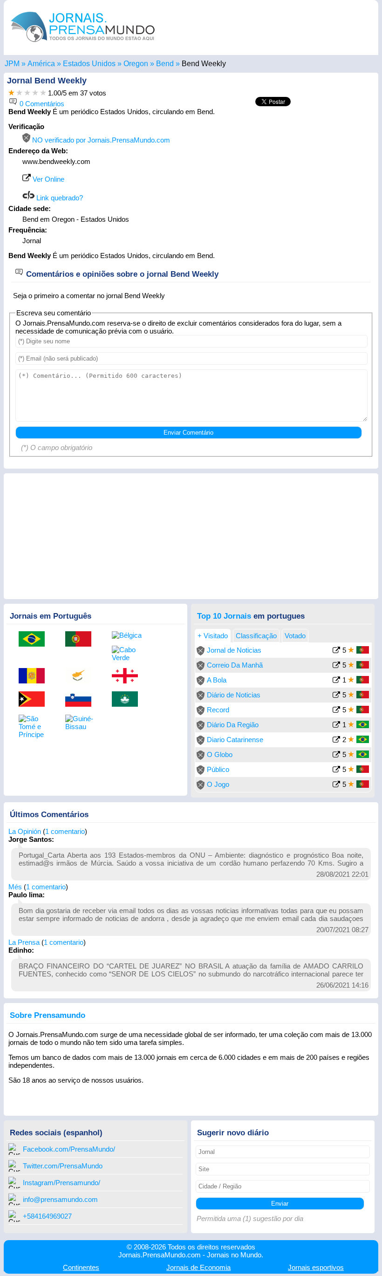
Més (15, 887)
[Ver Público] (336, 770)
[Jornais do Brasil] (35, 639)
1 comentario (65, 831)
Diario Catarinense (235, 740)
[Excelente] (43, 93)
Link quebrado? (58, 198)
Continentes (81, 1267)
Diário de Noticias (233, 695)
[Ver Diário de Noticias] (336, 696)
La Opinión (24, 831)
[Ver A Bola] (336, 681)
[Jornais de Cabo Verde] (128, 654)
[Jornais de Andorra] (35, 676)
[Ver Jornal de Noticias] (336, 651)
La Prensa (24, 942)
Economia (198, 1267)
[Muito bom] (35, 93)
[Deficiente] (11, 93)
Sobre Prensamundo (47, 1015)
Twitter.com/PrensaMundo (62, 1166)
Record (218, 710)
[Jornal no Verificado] (201, 653)
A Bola (216, 680)
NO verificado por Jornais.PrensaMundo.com (100, 140)
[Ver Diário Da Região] (336, 726)
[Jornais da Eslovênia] (81, 699)
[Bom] (27, 93)
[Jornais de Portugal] (81, 639)
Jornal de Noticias (234, 650)
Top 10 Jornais (224, 616)
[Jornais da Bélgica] (128, 635)
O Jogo (218, 784)
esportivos (316, 1267)
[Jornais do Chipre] (81, 676)
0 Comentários (41, 104)
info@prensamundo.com (60, 1199)
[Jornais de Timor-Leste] (35, 699)
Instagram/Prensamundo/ (61, 1183)
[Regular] (19, 93)
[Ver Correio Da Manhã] (336, 666)
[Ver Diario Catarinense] (336, 740)
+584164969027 (47, 1216)
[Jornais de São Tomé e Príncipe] (35, 726)
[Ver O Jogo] (336, 785)
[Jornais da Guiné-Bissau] (81, 722)
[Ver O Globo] (336, 755)
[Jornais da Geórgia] (128, 676)
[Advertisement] (295, 181)
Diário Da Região (233, 725)
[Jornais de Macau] (128, 699)
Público (218, 769)
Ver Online (47, 179)
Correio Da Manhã (235, 665)
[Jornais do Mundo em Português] (83, 44)
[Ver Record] (336, 711)
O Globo (219, 754)
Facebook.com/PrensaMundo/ (69, 1149)
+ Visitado (213, 636)
